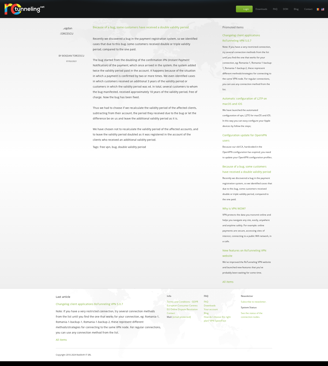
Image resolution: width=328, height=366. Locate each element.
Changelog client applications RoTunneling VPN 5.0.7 (89, 304)
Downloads (261, 9)
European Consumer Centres (182, 305)
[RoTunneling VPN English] (322, 9)
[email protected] (182, 317)
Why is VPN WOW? (234, 208)
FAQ (275, 9)
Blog (296, 9)
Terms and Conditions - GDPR (182, 301)
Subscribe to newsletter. (253, 301)
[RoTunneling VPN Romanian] (317, 9)
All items (227, 282)
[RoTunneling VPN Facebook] (261, 355)
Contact (308, 9)
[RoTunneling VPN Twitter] (270, 355)
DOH (285, 9)
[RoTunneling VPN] (24, 9)
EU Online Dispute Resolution (182, 309)
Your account (211, 309)
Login (246, 9)
